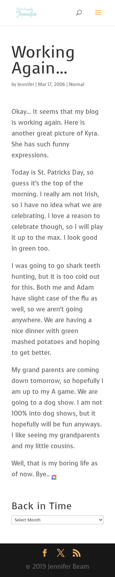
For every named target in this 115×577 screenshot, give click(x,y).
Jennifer (26, 85)
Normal (76, 85)
